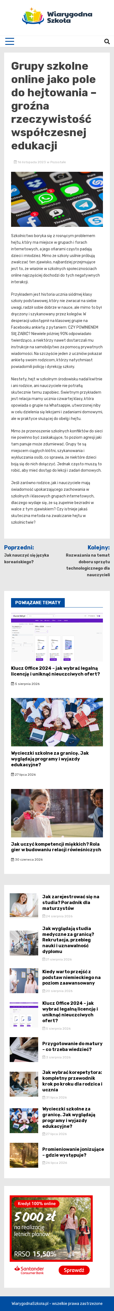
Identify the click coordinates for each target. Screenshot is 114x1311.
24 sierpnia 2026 (58, 916)
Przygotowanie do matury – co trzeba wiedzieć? (72, 1046)
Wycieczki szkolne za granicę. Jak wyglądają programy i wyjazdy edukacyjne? (50, 759)
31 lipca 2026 (56, 1097)
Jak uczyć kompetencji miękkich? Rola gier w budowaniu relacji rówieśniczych (56, 847)
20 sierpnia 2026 (58, 991)
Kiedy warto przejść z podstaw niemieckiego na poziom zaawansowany (71, 977)
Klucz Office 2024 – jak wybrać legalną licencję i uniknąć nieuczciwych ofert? (55, 671)
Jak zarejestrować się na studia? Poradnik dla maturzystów (70, 902)
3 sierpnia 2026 (58, 1057)
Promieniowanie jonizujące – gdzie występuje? (73, 1152)
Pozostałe (58, 162)
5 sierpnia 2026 (27, 684)
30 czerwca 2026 (28, 859)
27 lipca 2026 (25, 775)
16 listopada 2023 (32, 162)
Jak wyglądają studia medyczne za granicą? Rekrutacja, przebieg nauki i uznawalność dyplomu (68, 940)
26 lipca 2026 (56, 1163)
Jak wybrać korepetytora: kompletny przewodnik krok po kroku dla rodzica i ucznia (72, 1081)
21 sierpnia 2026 (58, 959)
